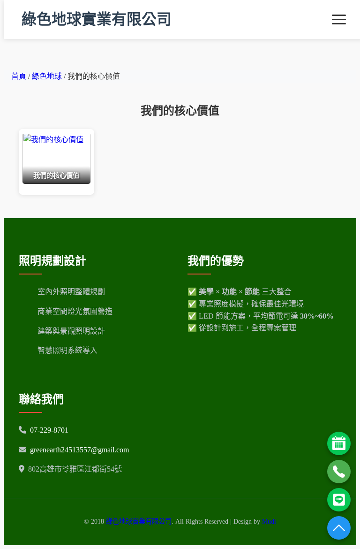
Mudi (269, 521)
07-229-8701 (49, 430)
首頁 (18, 76)
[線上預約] (339, 443)
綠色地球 (48, 76)
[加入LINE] (339, 499)
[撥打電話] (339, 471)
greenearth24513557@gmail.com (79, 450)
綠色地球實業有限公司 (97, 19)
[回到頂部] (339, 528)
